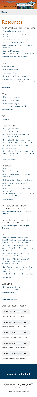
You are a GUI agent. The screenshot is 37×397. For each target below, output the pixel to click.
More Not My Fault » (9, 159)
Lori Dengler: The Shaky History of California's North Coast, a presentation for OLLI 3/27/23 (18, 247)
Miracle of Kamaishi (10, 69)
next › (27, 53)
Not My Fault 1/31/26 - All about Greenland (19, 151)
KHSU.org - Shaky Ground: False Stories (17, 180)
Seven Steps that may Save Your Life (16, 79)
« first (5, 53)
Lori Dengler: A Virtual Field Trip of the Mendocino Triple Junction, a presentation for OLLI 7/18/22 (17, 269)
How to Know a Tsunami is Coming (15, 76)
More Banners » (7, 87)
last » (32, 53)
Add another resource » (9, 299)
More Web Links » (8, 292)
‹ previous (12, 53)
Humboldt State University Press (18, 388)
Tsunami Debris (9, 66)
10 (16, 196)
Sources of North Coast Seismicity (15, 51)
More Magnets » (7, 109)
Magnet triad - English (11, 104)
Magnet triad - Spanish (11, 100)
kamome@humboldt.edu (18, 374)
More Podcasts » (7, 199)
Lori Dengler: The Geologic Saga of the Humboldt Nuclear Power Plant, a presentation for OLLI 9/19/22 (16, 261)
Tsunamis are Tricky (10, 73)
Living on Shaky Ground (11, 287)
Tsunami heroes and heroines (13, 31)
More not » (5, 119)
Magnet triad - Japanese (12, 97)
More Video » (6, 277)
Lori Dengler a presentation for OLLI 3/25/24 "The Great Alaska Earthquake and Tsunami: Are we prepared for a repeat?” (17, 240)
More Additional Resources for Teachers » (15, 56)
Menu (5, 12)
